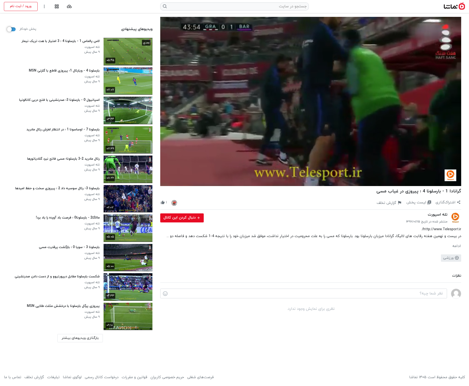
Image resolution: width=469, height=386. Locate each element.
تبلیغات (53, 377)
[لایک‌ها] (174, 203)
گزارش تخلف (34, 377)
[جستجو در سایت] (165, 6)
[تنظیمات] (44, 6)
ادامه (456, 246)
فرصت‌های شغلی (200, 377)
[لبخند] (165, 294)
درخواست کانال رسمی (101, 377)
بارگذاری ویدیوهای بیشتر (80, 338)
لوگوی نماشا (72, 377)
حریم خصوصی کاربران (167, 377)
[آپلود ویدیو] (69, 6)
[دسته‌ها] (57, 6)
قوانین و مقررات (134, 377)
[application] (310, 101)
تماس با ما (12, 377)
